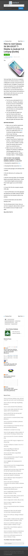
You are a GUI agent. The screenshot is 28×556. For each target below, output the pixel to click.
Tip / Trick (6, 54)
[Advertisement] (14, 26)
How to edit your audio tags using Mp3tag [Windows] (10, 364)
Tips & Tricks (7, 324)
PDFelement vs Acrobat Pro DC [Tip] (12, 429)
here (21, 130)
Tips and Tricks (14, 324)
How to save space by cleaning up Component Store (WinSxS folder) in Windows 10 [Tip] (14, 483)
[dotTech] (14, 3)
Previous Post (8, 41)
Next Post (20, 41)
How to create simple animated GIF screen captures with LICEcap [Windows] (11, 389)
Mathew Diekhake (9, 57)
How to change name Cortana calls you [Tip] (13, 499)
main (16, 322)
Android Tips (17, 321)
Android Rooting (11, 319)
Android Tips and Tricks (9, 322)
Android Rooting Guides (9, 321)
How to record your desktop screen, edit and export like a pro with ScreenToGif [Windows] (10, 351)
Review (6, 348)
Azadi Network (9, 554)
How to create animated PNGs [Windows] (9, 376)
